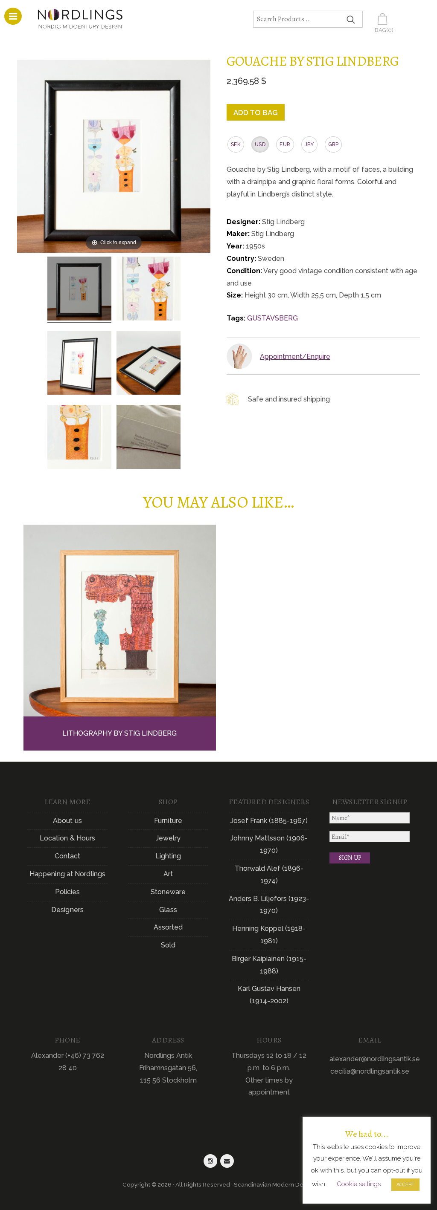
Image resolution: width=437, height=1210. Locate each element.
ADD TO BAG (255, 112)
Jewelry (168, 838)
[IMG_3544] (149, 364)
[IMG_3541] (79, 438)
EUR (285, 144)
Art (168, 874)
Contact (68, 856)
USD (260, 144)
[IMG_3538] (79, 290)
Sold (168, 945)
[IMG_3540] (149, 290)
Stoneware (168, 892)
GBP (333, 144)
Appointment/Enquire (295, 356)
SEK (236, 144)
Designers (67, 910)
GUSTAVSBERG (272, 318)
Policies (67, 892)
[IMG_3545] (149, 438)
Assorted (168, 927)
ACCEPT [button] (405, 1184)
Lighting (168, 856)
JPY (309, 144)
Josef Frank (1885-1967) (269, 821)
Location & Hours (68, 838)
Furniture (168, 821)
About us (67, 821)
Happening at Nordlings (67, 874)
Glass (168, 910)
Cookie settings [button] (359, 1184)
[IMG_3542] (79, 364)
